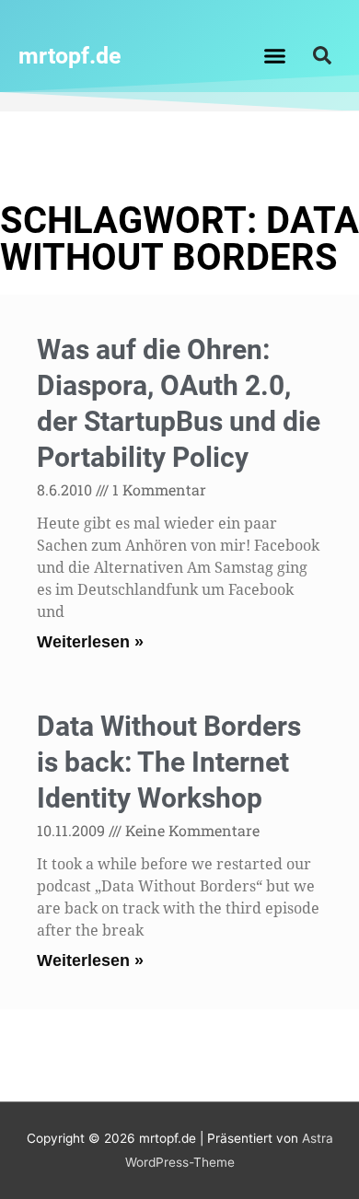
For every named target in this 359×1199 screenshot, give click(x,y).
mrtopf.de (70, 55)
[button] (275, 55)
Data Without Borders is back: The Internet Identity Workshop (169, 762)
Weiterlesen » (90, 642)
